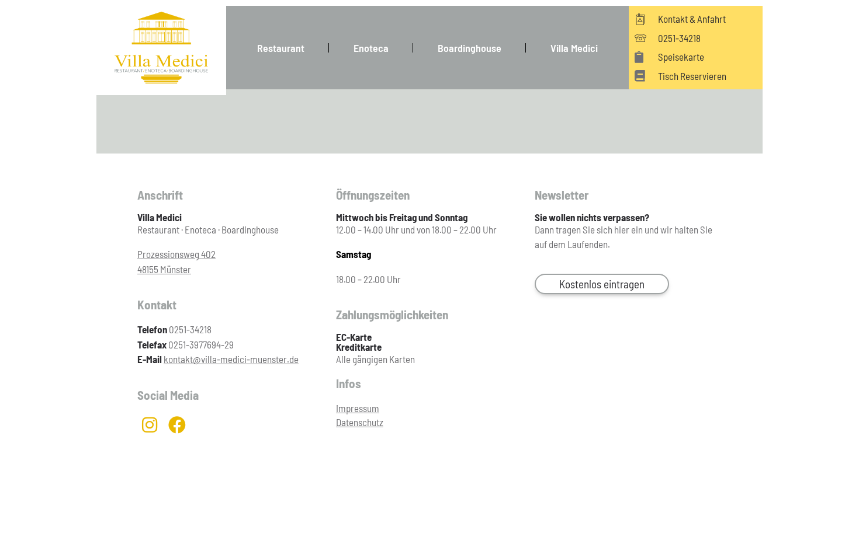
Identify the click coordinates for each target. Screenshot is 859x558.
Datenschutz (359, 422)
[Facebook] (177, 425)
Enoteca (371, 47)
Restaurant (280, 47)
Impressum (357, 408)
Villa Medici (574, 47)
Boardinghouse (469, 47)
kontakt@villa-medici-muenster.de (231, 359)
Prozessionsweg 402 (176, 254)
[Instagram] (149, 425)
